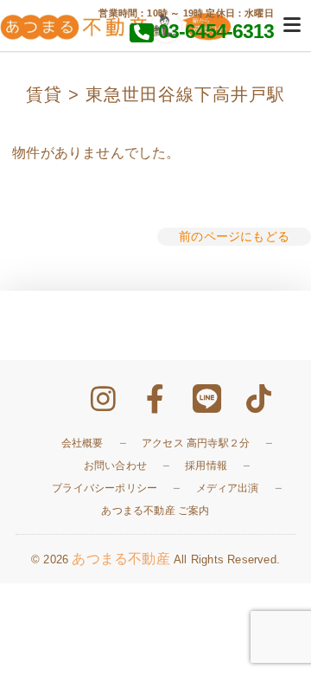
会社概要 (82, 443)
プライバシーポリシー (104, 488)
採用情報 (206, 466)
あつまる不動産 (120, 558)
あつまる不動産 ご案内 (155, 511)
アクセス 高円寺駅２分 (196, 443)
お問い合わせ (115, 466)
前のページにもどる (234, 236)
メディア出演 (227, 488)
